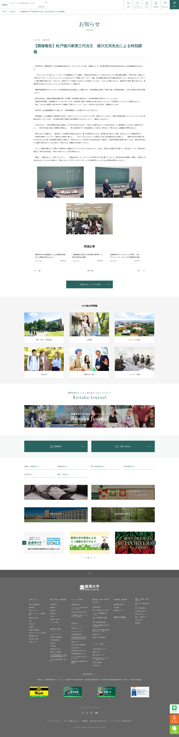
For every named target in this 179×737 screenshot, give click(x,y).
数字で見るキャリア (98, 655)
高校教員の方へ (62, 466)
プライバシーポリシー (54, 721)
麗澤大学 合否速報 (55, 652)
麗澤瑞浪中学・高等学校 (99, 679)
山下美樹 (57, 66)
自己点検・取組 (33, 639)
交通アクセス (33, 642)
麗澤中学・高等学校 (84, 679)
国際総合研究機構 (120, 617)
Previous (24, 543)
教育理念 (31, 607)
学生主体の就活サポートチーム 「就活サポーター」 (101, 658)
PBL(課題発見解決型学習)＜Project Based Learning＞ (79, 638)
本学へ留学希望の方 (141, 608)
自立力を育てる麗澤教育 (78, 645)
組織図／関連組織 (34, 630)
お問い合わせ (139, 620)
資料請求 (137, 623)
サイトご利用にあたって (71, 721)
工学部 (52, 616)
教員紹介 (31, 627)
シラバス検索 (54, 622)
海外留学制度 (96, 607)
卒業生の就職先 (97, 662)
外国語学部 (53, 604)
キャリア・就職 (98, 644)
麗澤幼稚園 (112, 679)
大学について (33, 599)
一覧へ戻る (90, 270)
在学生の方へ (28, 474)
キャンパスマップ (76, 631)
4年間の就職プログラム (99, 649)
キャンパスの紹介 (77, 599)
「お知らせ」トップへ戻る (89, 284)
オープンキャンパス (56, 634)
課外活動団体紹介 (76, 634)
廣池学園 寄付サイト (123, 679)
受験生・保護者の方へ (31, 466)
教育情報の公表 (33, 636)
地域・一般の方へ (63, 474)
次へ (139, 270)
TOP (4, 11)
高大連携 (116, 607)
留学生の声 (96, 634)
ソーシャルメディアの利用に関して (121, 721)
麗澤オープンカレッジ (58, 679)
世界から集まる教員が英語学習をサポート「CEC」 (101, 630)
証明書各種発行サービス (78, 653)
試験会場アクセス (55, 649)
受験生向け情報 (55, 629)
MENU (174, 6)
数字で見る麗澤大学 (35, 604)
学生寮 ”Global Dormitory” (79, 612)
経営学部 (52, 613)
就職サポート (96, 652)
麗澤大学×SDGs (33, 618)
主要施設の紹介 (75, 604)
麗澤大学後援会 (136, 679)
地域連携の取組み (119, 604)
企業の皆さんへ (97, 665)
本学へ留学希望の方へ (97, 466)
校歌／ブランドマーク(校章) (37, 633)
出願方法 (52, 643)
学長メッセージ (33, 610)
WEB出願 (53, 646)
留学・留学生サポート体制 (100, 610)
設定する (41, 6)
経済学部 (52, 610)
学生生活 (74, 623)
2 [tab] (88, 557)
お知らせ (13, 11)
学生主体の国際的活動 (99, 622)
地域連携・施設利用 (120, 599)
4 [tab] (94, 557)
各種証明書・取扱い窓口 (78, 650)
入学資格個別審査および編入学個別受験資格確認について (58, 655)
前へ (40, 270)
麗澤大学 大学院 (55, 619)
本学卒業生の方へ (129, 466)
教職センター (75, 642)
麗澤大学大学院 (71, 679)
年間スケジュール (76, 628)
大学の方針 (32, 624)
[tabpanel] (44, 543)
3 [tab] (91, 557)
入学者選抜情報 (54, 640)
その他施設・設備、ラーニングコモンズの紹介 (79, 615)
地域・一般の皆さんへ (141, 617)
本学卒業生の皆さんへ (141, 611)
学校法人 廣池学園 (44, 679)
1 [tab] (84, 557)
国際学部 (52, 607)
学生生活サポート (76, 648)
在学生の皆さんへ (140, 614)
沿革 (30, 621)
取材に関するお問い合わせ (98, 721)
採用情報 (84, 721)
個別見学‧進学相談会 (56, 637)
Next (154, 543)
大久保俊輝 (46, 110)
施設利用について (119, 610)
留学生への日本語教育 (99, 637)
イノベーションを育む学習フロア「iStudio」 (79, 608)
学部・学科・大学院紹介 (58, 599)
